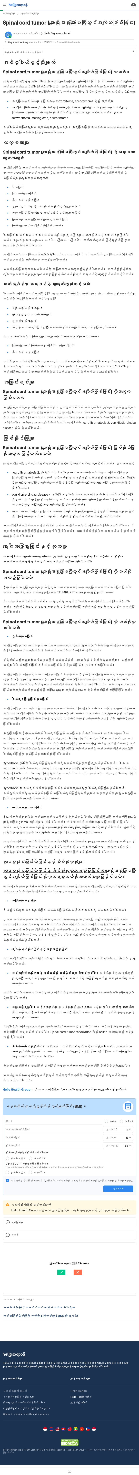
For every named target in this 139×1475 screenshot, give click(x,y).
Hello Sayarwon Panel (57, 33)
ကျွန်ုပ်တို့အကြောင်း (79, 1402)
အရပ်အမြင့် (13, 1137)
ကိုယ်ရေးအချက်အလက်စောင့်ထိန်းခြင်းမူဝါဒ (24, 1402)
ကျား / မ (9, 1120)
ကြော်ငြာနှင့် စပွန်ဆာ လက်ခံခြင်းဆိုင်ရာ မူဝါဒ (26, 1414)
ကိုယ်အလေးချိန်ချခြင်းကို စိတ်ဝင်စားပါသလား (27, 1152)
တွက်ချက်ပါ (118, 1188)
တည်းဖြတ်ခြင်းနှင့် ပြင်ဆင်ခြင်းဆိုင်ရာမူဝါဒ (26, 1408)
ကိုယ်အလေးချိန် (13, 1145)
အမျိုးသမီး (129, 1121)
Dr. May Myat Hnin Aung (16, 42)
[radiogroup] (119, 1121)
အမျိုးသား (113, 1121)
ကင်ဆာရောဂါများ (9, 13)
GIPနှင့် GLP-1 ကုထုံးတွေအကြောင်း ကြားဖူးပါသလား (27, 1163)
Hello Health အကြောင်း (81, 1396)
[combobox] (127, 1137)
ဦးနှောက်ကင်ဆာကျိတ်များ (30, 13)
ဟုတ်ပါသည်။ (17, 1158)
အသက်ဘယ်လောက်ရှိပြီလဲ (17, 1129)
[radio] (106, 1121)
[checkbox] (7, 1180)
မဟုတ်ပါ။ (39, 1158)
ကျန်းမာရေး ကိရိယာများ (80, 1378)
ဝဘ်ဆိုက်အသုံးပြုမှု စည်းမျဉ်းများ (18, 1396)
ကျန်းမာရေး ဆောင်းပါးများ (12, 1378)
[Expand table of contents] (69, 51)
